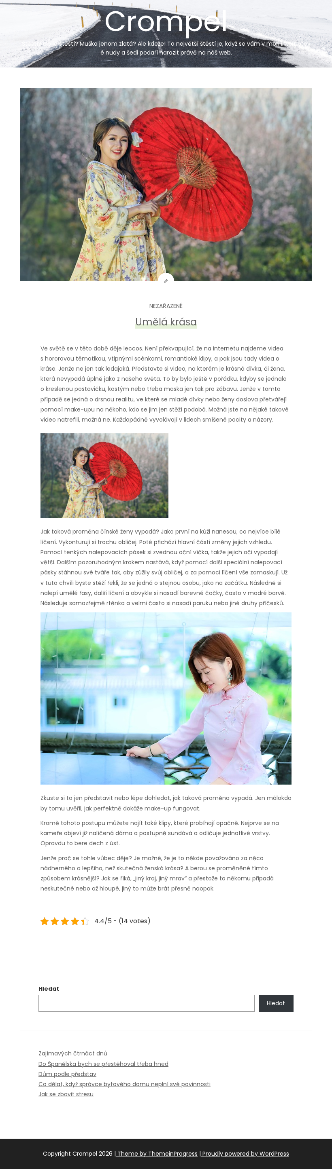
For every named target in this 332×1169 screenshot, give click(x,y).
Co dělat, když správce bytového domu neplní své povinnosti (124, 1084)
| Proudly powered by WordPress (244, 1154)
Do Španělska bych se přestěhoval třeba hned (103, 1064)
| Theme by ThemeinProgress (156, 1154)
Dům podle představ (67, 1074)
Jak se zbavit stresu (66, 1094)
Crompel (166, 29)
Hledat (48, 989)
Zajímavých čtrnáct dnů (72, 1053)
